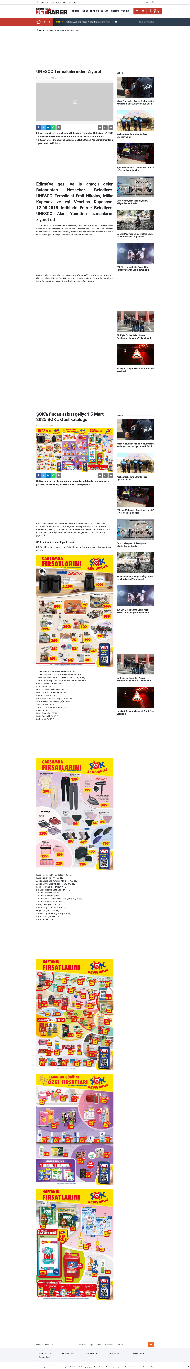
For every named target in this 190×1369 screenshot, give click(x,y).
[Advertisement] (95, 50)
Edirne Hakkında (44, 1353)
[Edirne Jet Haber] (52, 11)
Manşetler (44, 2)
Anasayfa (82, 1345)
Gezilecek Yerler (68, 1353)
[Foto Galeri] (152, 2)
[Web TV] (147, 2)
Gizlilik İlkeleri (108, 1345)
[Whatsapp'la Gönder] (53, 127)
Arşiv (65, 2)
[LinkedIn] (48, 127)
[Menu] (137, 11)
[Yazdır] (59, 127)
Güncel (75, 11)
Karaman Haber (44, 1357)
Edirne (84, 11)
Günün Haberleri (55, 2)
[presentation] (44, 22)
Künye (91, 1345)
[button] (100, 127)
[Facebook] (38, 127)
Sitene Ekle (72, 2)
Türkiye (125, 11)
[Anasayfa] (37, 2)
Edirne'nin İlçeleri (99, 11)
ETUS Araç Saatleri (138, 1353)
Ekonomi (115, 11)
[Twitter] (43, 127)
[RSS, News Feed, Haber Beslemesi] (151, 1344)
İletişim (98, 1345)
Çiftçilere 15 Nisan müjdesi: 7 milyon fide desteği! (83, 22)
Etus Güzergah (113, 1353)
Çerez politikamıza (143, 1367)
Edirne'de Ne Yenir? (92, 1353)
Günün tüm (146, 22)
